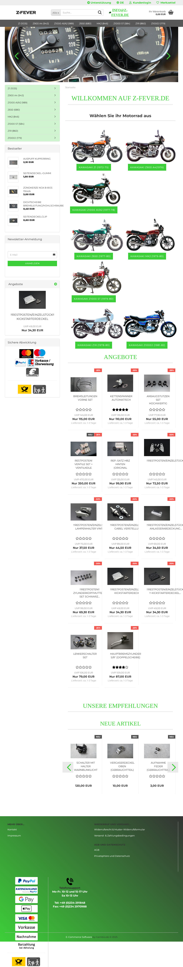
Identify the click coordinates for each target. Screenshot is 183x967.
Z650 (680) (85, 23)
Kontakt (12, 829)
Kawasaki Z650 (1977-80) (94, 256)
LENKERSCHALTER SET (85, 655)
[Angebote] (55, 284)
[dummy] (32, 300)
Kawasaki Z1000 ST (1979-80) (93, 298)
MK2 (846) (102, 23)
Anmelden (32, 263)
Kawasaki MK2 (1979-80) (147, 256)
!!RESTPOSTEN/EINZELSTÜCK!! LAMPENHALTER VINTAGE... (92, 526)
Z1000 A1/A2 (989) (64, 23)
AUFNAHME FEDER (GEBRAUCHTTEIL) (158, 766)
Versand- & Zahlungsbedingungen (114, 835)
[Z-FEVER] (27, 12)
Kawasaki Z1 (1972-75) (94, 167)
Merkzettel (167, 2)
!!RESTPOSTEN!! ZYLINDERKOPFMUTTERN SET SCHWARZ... (89, 593)
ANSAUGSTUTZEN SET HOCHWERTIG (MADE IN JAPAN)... (158, 400)
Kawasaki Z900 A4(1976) (147, 167)
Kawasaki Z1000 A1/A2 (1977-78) (93, 209)
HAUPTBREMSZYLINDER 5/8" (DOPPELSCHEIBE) (125, 655)
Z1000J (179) (158, 23)
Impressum (14, 835)
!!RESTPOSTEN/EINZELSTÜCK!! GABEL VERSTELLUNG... (129, 526)
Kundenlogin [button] (141, 2)
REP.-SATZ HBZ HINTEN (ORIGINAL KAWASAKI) (120, 464)
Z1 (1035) (22, 23)
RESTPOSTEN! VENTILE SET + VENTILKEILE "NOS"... (84, 464)
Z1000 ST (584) (121, 23)
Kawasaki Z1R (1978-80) (94, 345)
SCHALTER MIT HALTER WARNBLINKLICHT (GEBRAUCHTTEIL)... (85, 766)
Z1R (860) (140, 23)
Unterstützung (100, 2)
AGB (96, 849)
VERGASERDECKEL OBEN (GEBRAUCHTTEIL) (122, 766)
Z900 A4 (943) (41, 23)
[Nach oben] (173, 962)
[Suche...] (100, 12)
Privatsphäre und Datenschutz (112, 855)
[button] (120, 2)
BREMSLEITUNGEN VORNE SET (85, 398)
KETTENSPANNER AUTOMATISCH (121, 398)
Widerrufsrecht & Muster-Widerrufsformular (119, 829)
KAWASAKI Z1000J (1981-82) (147, 345)
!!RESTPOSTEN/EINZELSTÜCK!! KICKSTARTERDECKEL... (129, 591)
